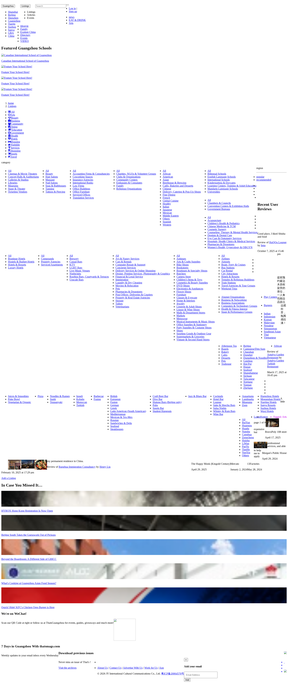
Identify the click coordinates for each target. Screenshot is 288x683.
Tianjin (11, 23)
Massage (50, 179)
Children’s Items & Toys (189, 279)
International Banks (83, 182)
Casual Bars (76, 261)
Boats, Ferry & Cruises (233, 264)
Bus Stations (227, 267)
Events (24, 38)
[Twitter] (285, 662)
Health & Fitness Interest (234, 309)
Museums (13, 185)
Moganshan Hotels (270, 399)
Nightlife (15, 144)
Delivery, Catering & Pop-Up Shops (182, 191)
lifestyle (24, 26)
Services (15, 147)
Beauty (14, 117)
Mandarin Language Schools (223, 188)
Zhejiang (248, 387)
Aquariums (248, 396)
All (12, 111)
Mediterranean (118, 414)
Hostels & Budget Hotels (21, 261)
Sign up (73, 11)
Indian (267, 313)
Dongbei (247, 354)
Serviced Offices (81, 194)
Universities (214, 191)
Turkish (80, 405)
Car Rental (227, 270)
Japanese (167, 209)
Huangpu (247, 425)
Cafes (224, 354)
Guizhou (247, 360)
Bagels (224, 348)
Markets (180, 315)
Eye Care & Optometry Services (225, 238)
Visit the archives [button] (67, 667)
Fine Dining (169, 194)
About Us (102, 667)
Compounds (47, 258)
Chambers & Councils (219, 203)
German (114, 405)
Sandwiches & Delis (121, 423)
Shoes (179, 330)
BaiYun (246, 422)
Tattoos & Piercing (55, 191)
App (161, 667)
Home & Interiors (185, 300)
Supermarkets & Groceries (190, 336)
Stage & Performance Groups (236, 312)
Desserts (225, 357)
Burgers (268, 305)
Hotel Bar (218, 399)
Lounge (217, 402)
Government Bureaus (219, 209)
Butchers (181, 273)
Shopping (15, 150)
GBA (11, 32)
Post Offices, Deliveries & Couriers (134, 294)
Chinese (167, 188)
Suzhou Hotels (268, 408)
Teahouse (226, 363)
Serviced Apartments (52, 264)
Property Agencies (50, 261)
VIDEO (24, 41)
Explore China (28, 32)
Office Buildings (81, 188)
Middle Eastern (171, 215)
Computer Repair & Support (130, 264)
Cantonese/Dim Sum (254, 348)
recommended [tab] (263, 179)
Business (15, 120)
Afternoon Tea (229, 345)
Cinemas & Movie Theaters (22, 173)
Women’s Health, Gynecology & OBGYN (230, 247)
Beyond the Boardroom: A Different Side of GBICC (28, 559)
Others (166, 218)
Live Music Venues (80, 270)
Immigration (122, 279)
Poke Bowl (14, 399)
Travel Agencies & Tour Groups (238, 285)
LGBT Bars (76, 267)
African (167, 173)
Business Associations (232, 303)
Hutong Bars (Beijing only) (167, 402)
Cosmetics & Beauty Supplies (192, 282)
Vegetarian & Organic (19, 402)
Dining (14, 126)
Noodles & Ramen (60, 396)
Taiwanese (248, 378)
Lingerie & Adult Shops (189, 306)
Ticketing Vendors (17, 191)
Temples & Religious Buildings (237, 279)
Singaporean (270, 328)
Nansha (246, 431)
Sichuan (247, 375)
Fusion (97, 399)
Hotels (14, 138)
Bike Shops (182, 264)
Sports (13, 153)
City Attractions (229, 273)
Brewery (74, 258)
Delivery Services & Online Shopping (136, 270)
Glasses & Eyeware (186, 297)
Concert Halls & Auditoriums (23, 176)
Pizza (40, 396)
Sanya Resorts (268, 405)
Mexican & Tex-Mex (121, 417)
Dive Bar (157, 399)
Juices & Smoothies (18, 396)
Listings (12, 106)
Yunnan (247, 384)
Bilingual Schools (217, 173)
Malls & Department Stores (190, 312)
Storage (120, 300)
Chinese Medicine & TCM (222, 226)
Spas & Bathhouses (56, 185)
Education (17, 129)
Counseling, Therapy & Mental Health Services (233, 232)
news (71, 17)
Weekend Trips (229, 288)
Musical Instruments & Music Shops (195, 321)
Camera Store (183, 276)
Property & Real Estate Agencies (133, 297)
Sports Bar (158, 408)
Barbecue (99, 396)
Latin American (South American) (128, 411)
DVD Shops (183, 285)
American (168, 176)
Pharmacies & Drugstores (221, 244)
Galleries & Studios (18, 179)
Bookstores (182, 267)
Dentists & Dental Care (220, 235)
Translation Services (83, 197)
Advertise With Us (132, 667)
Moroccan (81, 402)
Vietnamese (270, 337)
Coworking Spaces (83, 176)
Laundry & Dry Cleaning (129, 282)
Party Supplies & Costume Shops (194, 327)
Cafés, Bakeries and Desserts (178, 185)
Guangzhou (8, 6)
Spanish (167, 221)
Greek (113, 408)
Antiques (181, 258)
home (11, 103)
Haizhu (246, 440)
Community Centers (127, 179)
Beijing (12, 14)
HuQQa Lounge (277, 242)
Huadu (245, 428)
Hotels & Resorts (17, 264)
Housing (15, 141)
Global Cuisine (170, 200)
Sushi (53, 399)
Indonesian (269, 316)
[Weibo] (285, 668)
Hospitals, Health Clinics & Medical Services (231, 241)
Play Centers (270, 297)
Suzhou (12, 26)
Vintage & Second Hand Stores (193, 339)
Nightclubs (75, 273)
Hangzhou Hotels (269, 396)
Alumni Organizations (233, 297)
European (115, 399)
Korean (268, 319)
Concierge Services (126, 267)
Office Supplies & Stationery (191, 324)
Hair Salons (52, 176)
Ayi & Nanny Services (127, 258)
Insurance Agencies (83, 179)
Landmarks (248, 399)
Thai (266, 334)
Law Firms (78, 185)
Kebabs (80, 399)
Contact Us (115, 667)
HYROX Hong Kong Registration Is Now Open (27, 510)
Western (167, 224)
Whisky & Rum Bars (224, 411)
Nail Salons (52, 182)
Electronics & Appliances (189, 288)
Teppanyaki (56, 402)
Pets (118, 288)
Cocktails (218, 396)
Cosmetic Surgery (217, 229)
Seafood (247, 369)
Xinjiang (247, 381)
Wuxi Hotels (267, 411)
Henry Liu (105, 466)
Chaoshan (248, 351)
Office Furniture (81, 191)
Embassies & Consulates (129, 182)
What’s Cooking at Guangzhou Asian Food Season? (28, 583)
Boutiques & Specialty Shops (191, 270)
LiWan (245, 443)
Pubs (155, 405)
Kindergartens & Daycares (222, 182)
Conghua (247, 434)
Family (24, 29)
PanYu (245, 446)
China (11, 35)
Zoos (244, 405)
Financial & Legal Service (129, 276)
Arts (71, 23)
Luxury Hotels (15, 267)
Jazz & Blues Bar (197, 396)
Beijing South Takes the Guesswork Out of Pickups (28, 534)
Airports (225, 261)
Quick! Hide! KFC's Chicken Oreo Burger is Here (27, 607)
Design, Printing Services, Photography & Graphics (143, 273)
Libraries (12, 182)
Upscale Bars (77, 279)
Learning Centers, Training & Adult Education (232, 185)
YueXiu (246, 452)
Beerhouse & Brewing (174, 182)
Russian (114, 420)
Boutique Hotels (16, 258)
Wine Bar (218, 414)
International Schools (219, 179)
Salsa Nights (219, 408)
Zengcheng (248, 437)
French (166, 197)
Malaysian (269, 322)
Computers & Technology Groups (239, 306)
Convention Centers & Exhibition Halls (228, 206)
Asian (166, 179)
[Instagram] (285, 671)
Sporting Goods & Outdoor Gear (193, 333)
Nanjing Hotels (268, 402)
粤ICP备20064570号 (172, 673)
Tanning (50, 188)
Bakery (225, 351)
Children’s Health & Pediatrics (224, 223)
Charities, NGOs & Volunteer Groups (136, 173)
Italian (166, 206)
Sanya (11, 29)
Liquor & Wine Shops (188, 309)
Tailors (119, 303)
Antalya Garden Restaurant (275, 356)
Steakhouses (116, 429)
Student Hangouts (162, 411)
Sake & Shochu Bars (224, 405)
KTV (72, 264)
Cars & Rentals (124, 261)
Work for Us (151, 667)
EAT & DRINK (77, 20)
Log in (72, 8)
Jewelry (180, 303)
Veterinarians (122, 306)
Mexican (167, 212)
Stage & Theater (16, 188)
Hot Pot (247, 363)
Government (17, 132)
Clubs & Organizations (128, 176)
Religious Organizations (129, 188)
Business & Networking (234, 300)
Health (14, 135)
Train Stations (228, 282)
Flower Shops (183, 291)
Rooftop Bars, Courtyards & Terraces (89, 276)
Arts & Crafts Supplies (188, 261)
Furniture (181, 294)
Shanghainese (250, 372)
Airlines (225, 258)
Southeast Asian (272, 331)
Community (17, 123)
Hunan (246, 366)
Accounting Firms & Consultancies (91, 173)
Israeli (79, 396)
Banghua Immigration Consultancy (77, 466)
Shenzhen (13, 17)
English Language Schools (222, 176)
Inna (263, 245)
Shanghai (13, 11)
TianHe (246, 449)
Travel (13, 156)
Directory (25, 35)
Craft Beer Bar (160, 396)
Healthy (167, 203)
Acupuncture (214, 220)
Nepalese (269, 325)
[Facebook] (285, 665)
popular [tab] (260, 176)
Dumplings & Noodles (255, 357)
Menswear (182, 318)
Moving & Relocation (127, 285)
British (113, 396)
